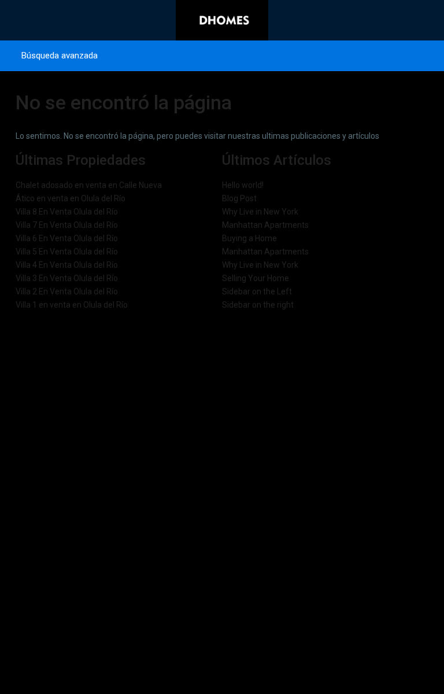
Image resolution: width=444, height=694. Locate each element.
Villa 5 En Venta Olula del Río (67, 251)
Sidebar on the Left (257, 291)
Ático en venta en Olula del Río (70, 198)
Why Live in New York (260, 211)
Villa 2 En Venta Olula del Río (67, 291)
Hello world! (243, 185)
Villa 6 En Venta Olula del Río (67, 238)
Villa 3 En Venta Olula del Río (67, 278)
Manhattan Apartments (265, 225)
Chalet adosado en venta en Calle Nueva (89, 185)
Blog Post (239, 198)
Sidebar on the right (258, 304)
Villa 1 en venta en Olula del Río (72, 304)
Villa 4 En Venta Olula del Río (67, 265)
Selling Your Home (255, 278)
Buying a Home (249, 238)
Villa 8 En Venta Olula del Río (67, 211)
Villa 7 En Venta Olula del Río (67, 225)
